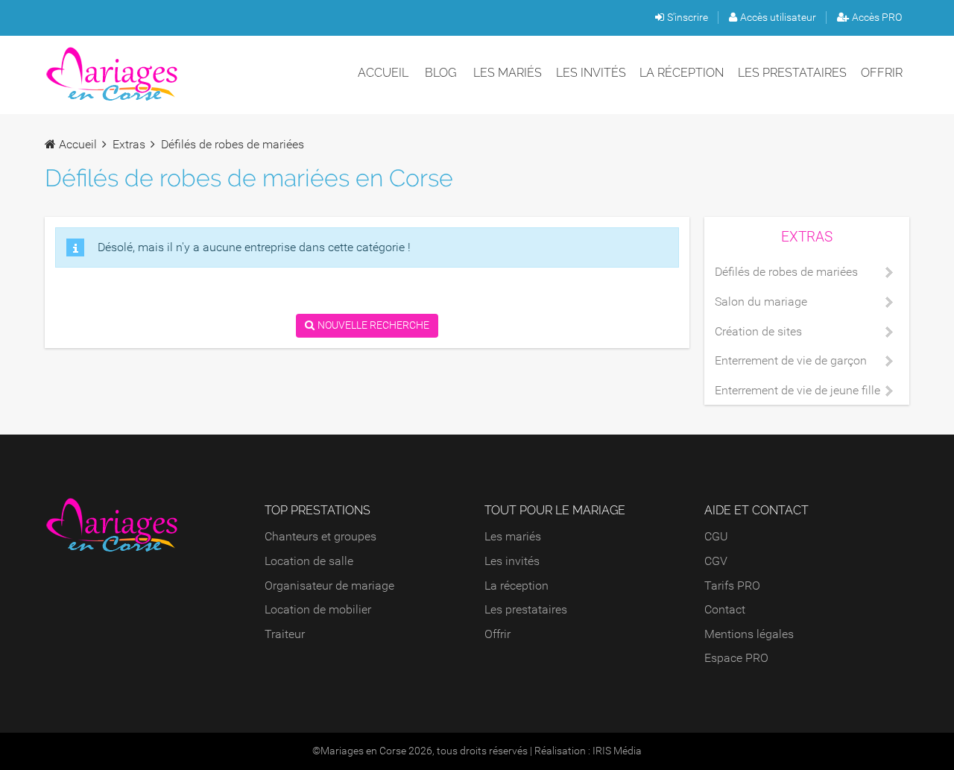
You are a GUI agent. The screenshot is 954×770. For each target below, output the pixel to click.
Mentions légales (749, 634)
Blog (440, 73)
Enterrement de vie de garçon (791, 360)
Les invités (591, 73)
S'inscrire (687, 17)
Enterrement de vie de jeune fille (797, 390)
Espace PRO (736, 658)
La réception (681, 73)
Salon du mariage (761, 301)
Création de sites (758, 331)
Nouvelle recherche (373, 325)
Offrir (882, 73)
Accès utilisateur (778, 17)
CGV (715, 561)
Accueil (383, 73)
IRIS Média (617, 751)
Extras (129, 144)
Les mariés (507, 73)
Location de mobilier (318, 609)
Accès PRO (877, 17)
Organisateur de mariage (329, 585)
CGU (716, 536)
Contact (724, 609)
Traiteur (285, 634)
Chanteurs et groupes (320, 536)
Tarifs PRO (732, 585)
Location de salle (309, 561)
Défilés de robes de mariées (786, 272)
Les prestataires (792, 73)
